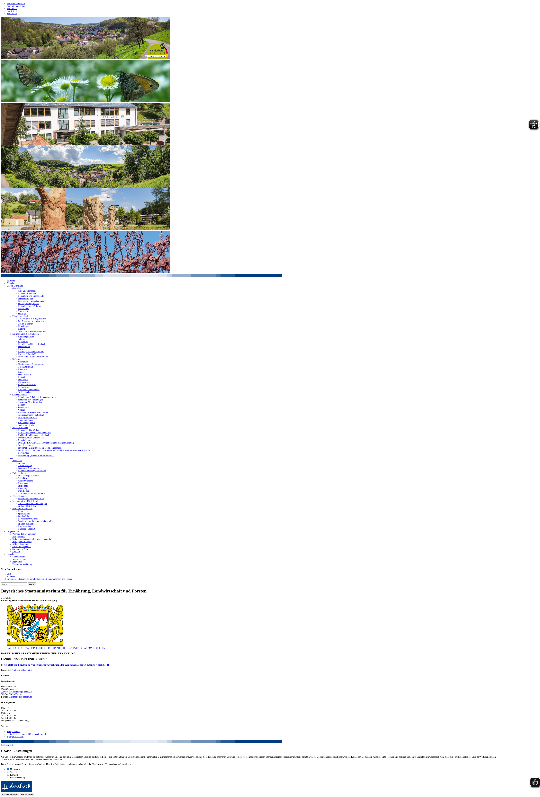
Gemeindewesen (19, 394)
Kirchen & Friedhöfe (27, 354)
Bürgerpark (23, 483)
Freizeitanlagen (19, 473)
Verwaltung (23, 362)
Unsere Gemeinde (15, 286)
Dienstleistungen (25, 298)
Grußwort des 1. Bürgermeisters (32, 318)
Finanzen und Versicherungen (31, 301)
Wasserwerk (23, 407)
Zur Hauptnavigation (16, 3)
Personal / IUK (24, 374)
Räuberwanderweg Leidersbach (32, 470)
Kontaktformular (19, 556)
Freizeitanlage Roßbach (28, 475)
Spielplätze (23, 486)
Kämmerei (22, 369)
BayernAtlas (23, 453)
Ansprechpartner (19, 559)
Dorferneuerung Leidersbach (31, 437)
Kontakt (10, 554)
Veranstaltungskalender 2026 (31, 498)
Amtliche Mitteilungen (22, 670)
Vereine (21, 410)
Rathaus (16, 359)
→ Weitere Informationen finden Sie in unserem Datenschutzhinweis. (32, 759)
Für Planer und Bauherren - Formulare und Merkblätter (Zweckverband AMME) (54, 450)
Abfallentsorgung (20, 544)
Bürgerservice (13, 531)
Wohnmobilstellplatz (27, 506)
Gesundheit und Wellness (29, 306)
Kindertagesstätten (26, 336)
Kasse (20, 372)
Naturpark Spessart (26, 529)
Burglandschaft (25, 526)
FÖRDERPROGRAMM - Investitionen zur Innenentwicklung (46, 443)
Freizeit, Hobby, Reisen (28, 303)
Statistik (13, 772)
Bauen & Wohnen (20, 427)
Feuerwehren (24, 346)
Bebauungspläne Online (28, 430)
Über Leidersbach (20, 316)
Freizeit (10, 458)
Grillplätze (22, 478)
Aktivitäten (17, 460)
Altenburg (22, 488)
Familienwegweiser (26, 422)
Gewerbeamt (23, 387)
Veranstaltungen (19, 496)
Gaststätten (23, 311)
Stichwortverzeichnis (21, 546)
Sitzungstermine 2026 (27, 417)
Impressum (17, 562)
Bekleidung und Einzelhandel (31, 296)
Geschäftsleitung (25, 367)
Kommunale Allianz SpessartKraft (33, 412)
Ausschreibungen (25, 420)
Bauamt (21, 377)
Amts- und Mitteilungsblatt (30, 402)
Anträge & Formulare (22, 541)
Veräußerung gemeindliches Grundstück (36, 455)
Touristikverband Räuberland (31, 415)
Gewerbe (16, 288)
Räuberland (23, 511)
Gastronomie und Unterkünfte (25, 501)
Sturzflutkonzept (25, 445)
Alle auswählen (27, 794)
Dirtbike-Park (24, 491)
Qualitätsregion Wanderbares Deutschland (36, 521)
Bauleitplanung (25, 440)
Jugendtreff (23, 341)
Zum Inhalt (12, 8)
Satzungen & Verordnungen (30, 399)
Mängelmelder (18, 536)
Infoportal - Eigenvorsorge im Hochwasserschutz (39, 448)
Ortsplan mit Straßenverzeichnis (32, 331)
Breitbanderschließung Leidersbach (33, 435)
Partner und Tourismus (22, 508)
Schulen (21, 339)
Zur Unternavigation (16, 6)
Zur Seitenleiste (14, 11)
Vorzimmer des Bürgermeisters (31, 364)
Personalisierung (17, 777)
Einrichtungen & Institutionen (25, 334)
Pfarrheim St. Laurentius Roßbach (33, 356)
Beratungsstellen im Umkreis (31, 351)
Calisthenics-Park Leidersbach (31, 493)
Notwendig (15, 769)
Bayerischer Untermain (28, 519)
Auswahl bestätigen (10, 794)
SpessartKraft (24, 513)
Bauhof (21, 405)
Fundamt (16, 551)
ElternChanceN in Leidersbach (31, 344)
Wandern (22, 463)
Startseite (11, 280)
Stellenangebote (25, 392)
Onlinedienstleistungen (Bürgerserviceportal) (32, 539)
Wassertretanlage (25, 481)
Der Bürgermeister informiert (31, 321)
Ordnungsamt (24, 382)
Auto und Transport (26, 291)
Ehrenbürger (23, 326)
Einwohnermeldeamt (27, 384)
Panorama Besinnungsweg (30, 468)
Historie (21, 329)
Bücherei (22, 349)
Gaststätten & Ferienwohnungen (32, 503)
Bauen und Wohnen (27, 293)
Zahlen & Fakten (25, 324)
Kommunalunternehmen (29, 389)
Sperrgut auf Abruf (20, 549)
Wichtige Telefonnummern (24, 534)
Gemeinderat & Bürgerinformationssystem (37, 397)
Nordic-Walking (25, 465)
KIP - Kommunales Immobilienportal (34, 432)
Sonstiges (22, 313)
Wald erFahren (24, 516)
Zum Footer (12, 13)
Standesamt (23, 379)
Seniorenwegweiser (26, 425)
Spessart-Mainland (26, 524)
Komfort (14, 775)
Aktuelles (11, 283)
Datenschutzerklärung (22, 564)
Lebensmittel (23, 308)
